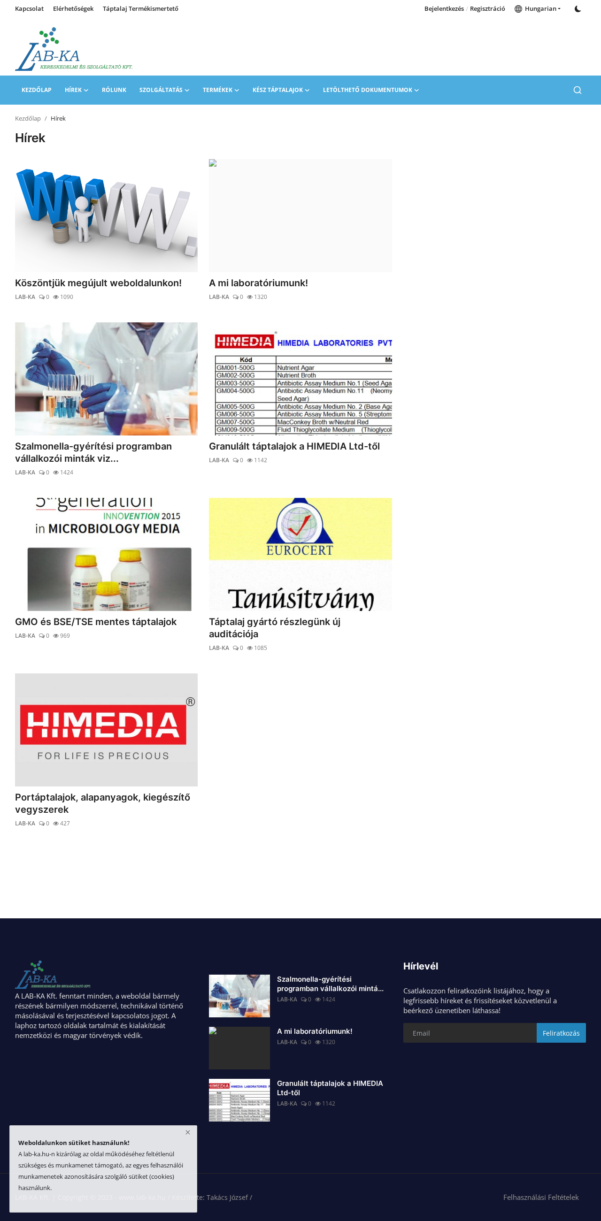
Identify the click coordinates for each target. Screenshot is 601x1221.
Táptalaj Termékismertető (140, 8)
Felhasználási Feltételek (541, 1197)
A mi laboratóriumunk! (258, 283)
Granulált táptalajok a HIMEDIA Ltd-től (294, 446)
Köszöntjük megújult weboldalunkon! (98, 283)
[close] (187, 1132)
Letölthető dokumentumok (367, 90)
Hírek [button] (73, 90)
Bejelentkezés (444, 8)
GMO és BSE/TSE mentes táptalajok (96, 621)
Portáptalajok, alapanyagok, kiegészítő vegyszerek (102, 803)
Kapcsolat (29, 8)
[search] (577, 90)
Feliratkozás (561, 1033)
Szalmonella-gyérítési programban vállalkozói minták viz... (93, 452)
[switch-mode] (578, 9)
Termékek (217, 90)
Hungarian (539, 8)
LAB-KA (25, 297)
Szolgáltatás (161, 90)
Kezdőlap (37, 90)
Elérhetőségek (73, 8)
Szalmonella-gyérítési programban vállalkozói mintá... (330, 984)
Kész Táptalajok (278, 90)
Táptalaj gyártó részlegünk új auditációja (274, 628)
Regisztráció (487, 8)
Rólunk (114, 90)
